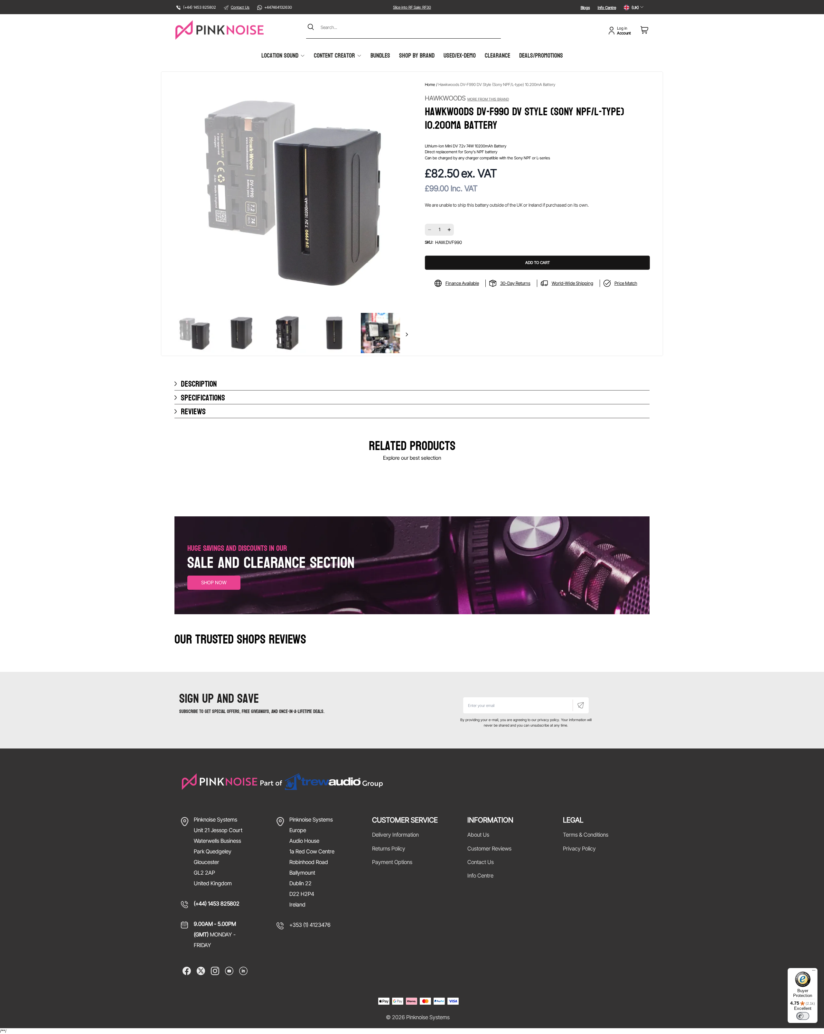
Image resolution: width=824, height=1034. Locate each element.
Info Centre (607, 7)
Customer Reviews (489, 848)
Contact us (480, 862)
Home (430, 84)
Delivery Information (395, 835)
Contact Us (240, 7)
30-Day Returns (515, 283)
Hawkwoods (467, 98)
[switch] (802, 1016)
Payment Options (392, 862)
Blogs (585, 7)
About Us (478, 835)
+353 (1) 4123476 (310, 925)
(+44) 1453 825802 (216, 903)
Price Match (625, 283)
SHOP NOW (214, 582)
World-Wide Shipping (572, 283)
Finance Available (462, 283)
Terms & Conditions (585, 835)
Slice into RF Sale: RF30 (412, 7)
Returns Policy (388, 848)
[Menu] (814, 972)
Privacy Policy (579, 848)
